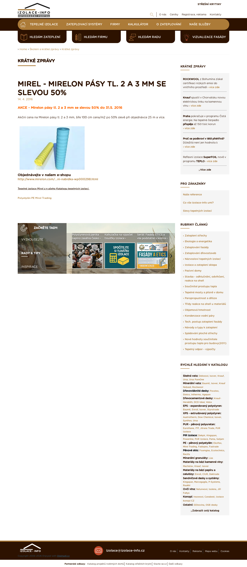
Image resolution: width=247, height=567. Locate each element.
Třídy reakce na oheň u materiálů (205, 304)
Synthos (187, 421)
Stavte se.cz (160, 564)
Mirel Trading (190, 447)
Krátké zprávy (70, 49)
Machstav (188, 466)
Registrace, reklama (194, 14)
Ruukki (186, 485)
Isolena (212, 489)
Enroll (195, 410)
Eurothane (188, 428)
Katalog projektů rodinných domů (105, 564)
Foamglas (204, 450)
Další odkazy (175, 564)
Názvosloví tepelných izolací (203, 259)
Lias (211, 458)
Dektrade (214, 474)
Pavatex (214, 391)
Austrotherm (190, 417)
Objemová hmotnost (198, 310)
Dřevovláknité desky (195, 391)
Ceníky (174, 14)
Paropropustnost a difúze (201, 298)
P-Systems (214, 482)
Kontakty (215, 14)
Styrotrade (213, 410)
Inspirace (29, 266)
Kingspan (211, 435)
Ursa (185, 379)
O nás (162, 14)
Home (23, 49)
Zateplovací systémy (84, 24)
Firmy (115, 24)
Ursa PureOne (196, 379)
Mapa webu (211, 551)
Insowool (198, 497)
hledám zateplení (45, 37)
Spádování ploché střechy (201, 333)
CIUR (205, 474)
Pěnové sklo (190, 450)
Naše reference (192, 194)
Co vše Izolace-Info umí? (198, 203)
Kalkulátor (138, 24)
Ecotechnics (217, 450)
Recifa (186, 454)
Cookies (225, 551)
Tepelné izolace (44, 24)
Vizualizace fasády (209, 37)
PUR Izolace (201, 439)
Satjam (220, 439)
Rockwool (197, 387)
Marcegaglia (200, 482)
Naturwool (201, 489)
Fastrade (214, 447)
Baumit (206, 383)
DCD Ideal (199, 402)
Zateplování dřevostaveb (200, 253)
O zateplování (168, 24)
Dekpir (201, 435)
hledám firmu (95, 37)
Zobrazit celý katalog (205, 510)
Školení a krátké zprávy (44, 49)
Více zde (205, 170)
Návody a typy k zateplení (201, 327)
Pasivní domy (193, 271)
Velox (209, 402)
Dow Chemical (205, 417)
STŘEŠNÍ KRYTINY (209, 4)
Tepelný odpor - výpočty (200, 349)
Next (172, 258)
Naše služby (199, 24)
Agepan (206, 394)
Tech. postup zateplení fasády (203, 322)
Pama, (212, 439)
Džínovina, (199, 505)
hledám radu (149, 37)
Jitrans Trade (207, 428)
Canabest (210, 497)
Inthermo (196, 394)
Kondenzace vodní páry (199, 316)
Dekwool (203, 376)
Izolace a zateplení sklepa (201, 265)
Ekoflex (217, 443)
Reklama (197, 551)
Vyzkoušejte (32, 239)
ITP (197, 428)
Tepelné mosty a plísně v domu (204, 292)
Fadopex (203, 447)
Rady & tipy (30, 253)
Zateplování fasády (197, 247)
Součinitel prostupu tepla (201, 286)
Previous (70, 258)
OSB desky (212, 505)
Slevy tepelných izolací (197, 211)
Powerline (188, 439)
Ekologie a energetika (198, 241)
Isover (213, 376)
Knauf (221, 376)
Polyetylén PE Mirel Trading (35, 198)
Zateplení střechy (196, 235)
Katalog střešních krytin (139, 564)
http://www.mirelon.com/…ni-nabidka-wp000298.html (58, 179)
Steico (186, 394)
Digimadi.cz (63, 556)
